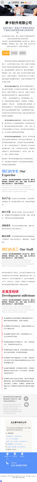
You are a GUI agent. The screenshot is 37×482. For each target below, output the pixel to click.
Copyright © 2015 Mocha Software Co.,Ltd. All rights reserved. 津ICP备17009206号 (18, 476)
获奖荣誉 (22, 53)
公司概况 (6, 53)
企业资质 (14, 53)
